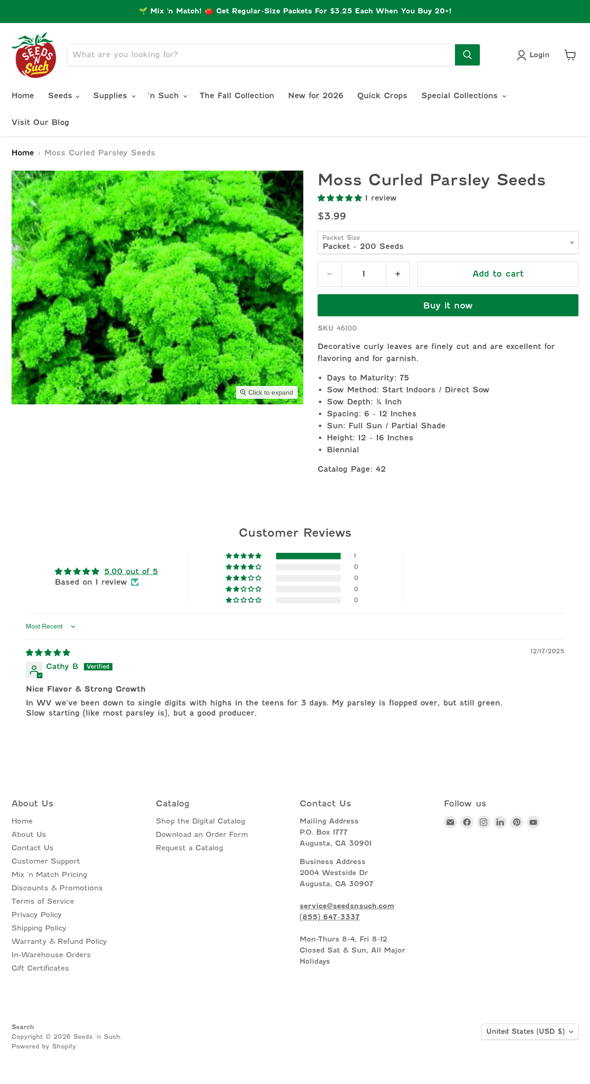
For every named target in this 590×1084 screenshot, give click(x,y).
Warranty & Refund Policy (59, 941)
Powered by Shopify (44, 1046)
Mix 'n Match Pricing (49, 875)
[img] (48, 652)
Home (23, 95)
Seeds (62, 95)
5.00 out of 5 (131, 571)
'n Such (165, 95)
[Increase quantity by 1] (398, 274)
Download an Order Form (202, 834)
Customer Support (46, 861)
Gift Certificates (40, 968)
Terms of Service (43, 901)
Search (23, 1027)
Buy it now (448, 305)
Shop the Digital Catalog (200, 821)
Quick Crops (382, 95)
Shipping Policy (39, 928)
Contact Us (32, 848)
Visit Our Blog (40, 122)
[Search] (467, 54)
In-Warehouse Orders (51, 955)
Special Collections (461, 95)
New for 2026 (315, 95)
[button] (341, 198)
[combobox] (261, 54)
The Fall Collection (237, 95)
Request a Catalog (189, 848)
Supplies (111, 95)
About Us (29, 834)
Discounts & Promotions (57, 888)
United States (525, 1031)
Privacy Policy (37, 915)
